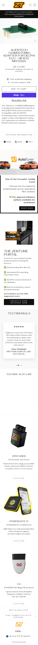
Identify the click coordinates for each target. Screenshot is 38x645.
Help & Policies (18, 610)
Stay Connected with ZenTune (18, 616)
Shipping (19, 69)
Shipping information (19, 135)
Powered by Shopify (19, 642)
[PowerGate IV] (19, 501)
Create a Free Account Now (19, 302)
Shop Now (27, 208)
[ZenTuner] (19, 435)
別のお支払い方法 (19, 100)
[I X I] (19, 563)
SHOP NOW (19, 478)
